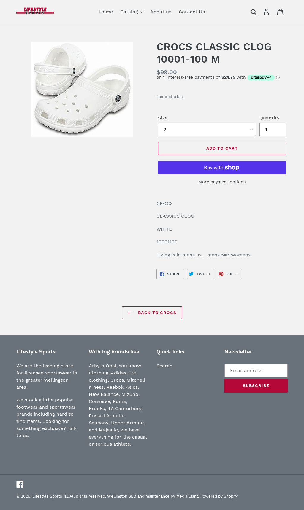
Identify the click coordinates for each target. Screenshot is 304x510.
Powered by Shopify (219, 496)
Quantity (269, 118)
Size (162, 118)
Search (164, 366)
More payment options (222, 181)
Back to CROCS (156, 312)
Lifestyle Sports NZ (50, 496)
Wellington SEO (121, 496)
